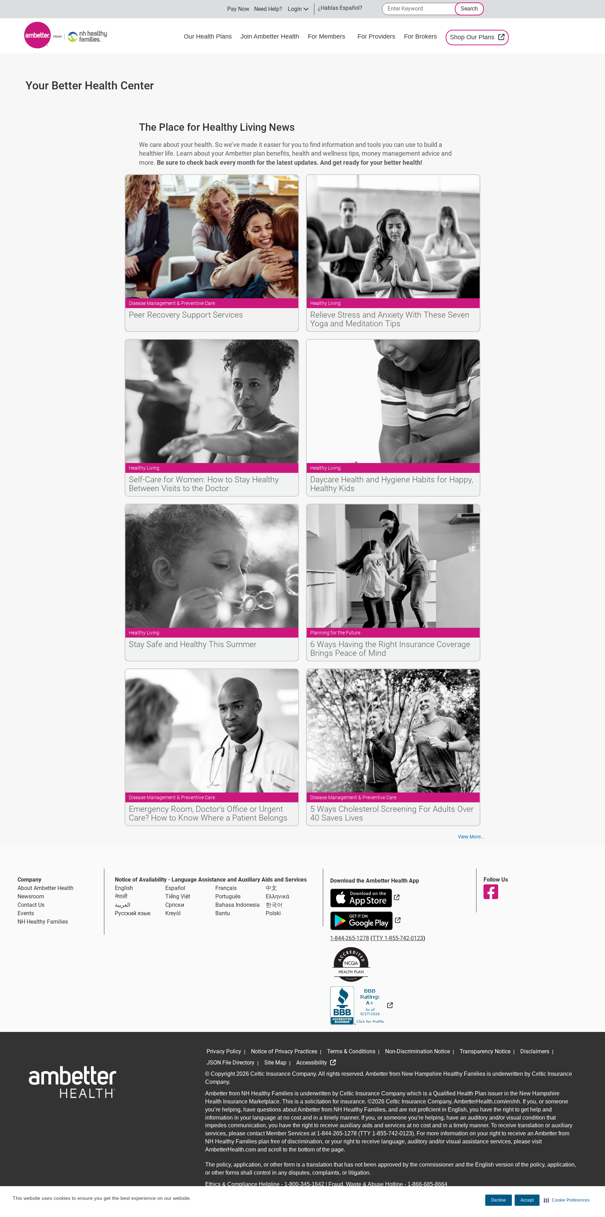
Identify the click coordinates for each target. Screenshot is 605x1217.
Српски (174, 905)
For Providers (377, 36)
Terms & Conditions (351, 1051)
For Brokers (421, 36)
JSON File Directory (231, 1062)
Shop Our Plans (479, 37)
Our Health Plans (209, 36)
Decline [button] (498, 1200)
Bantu (222, 913)
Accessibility (312, 1062)
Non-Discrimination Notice (417, 1051)
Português (228, 896)
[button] (566, 1200)
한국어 (274, 905)
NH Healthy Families (43, 921)
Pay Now (238, 9)
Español (175, 888)
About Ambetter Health (46, 888)
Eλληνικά (277, 896)
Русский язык (133, 913)
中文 (271, 888)
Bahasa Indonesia (237, 905)
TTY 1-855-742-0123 (398, 938)
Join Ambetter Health (271, 36)
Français (226, 888)
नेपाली (121, 896)
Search (469, 8)
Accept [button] (527, 1200)
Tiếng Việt (177, 896)
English (124, 888)
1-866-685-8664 (427, 1184)
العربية (122, 905)
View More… (471, 836)
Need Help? (268, 9)
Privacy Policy (224, 1051)
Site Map (275, 1062)
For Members (327, 36)
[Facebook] (491, 891)
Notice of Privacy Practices (284, 1051)
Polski (273, 913)
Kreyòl (173, 913)
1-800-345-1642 (304, 1184)
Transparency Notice (485, 1051)
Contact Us (31, 905)
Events (26, 913)
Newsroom (31, 896)
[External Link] (361, 1005)
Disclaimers (534, 1051)
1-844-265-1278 (349, 938)
